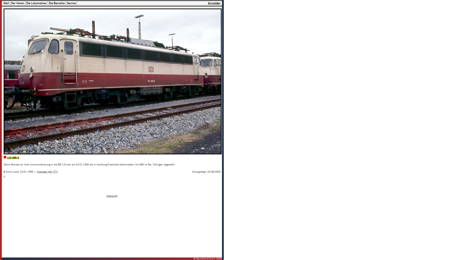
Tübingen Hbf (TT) (47, 172)
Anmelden (214, 3)
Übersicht (111, 196)
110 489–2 (13, 158)
